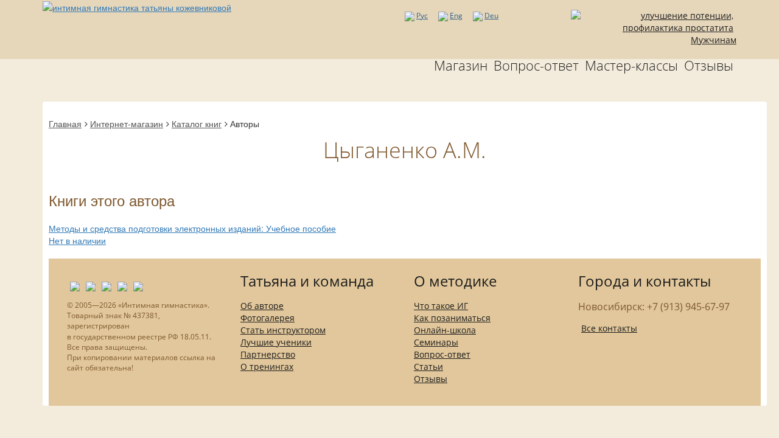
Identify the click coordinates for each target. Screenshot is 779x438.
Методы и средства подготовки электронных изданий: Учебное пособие (192, 228)
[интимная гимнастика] (137, 6)
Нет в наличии (77, 240)
